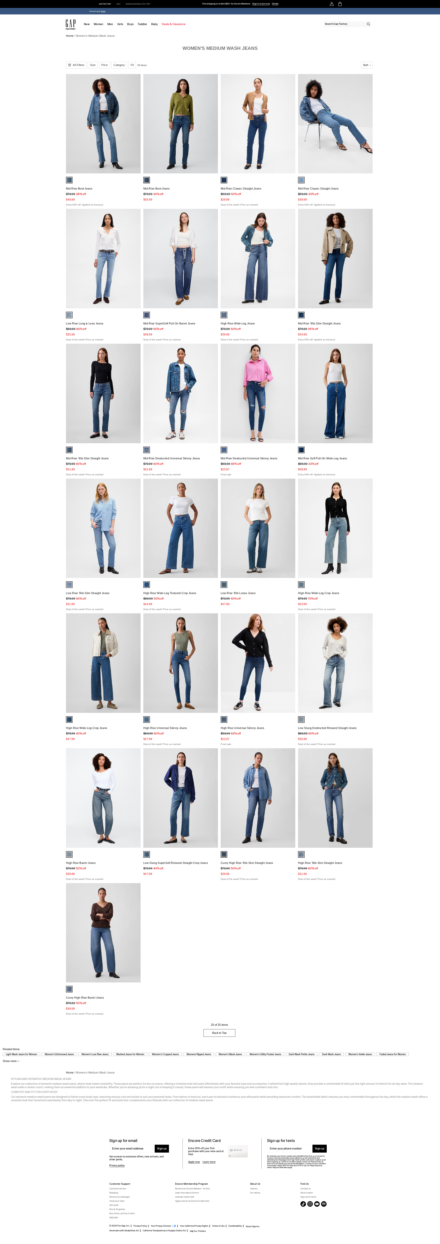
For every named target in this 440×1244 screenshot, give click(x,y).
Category (119, 65)
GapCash (113, 1217)
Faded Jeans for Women (393, 1054)
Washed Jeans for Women (130, 1054)
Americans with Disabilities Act (124, 1230)
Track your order (117, 1201)
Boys (130, 24)
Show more (10, 1061)
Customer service (117, 1188)
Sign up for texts (308, 1197)
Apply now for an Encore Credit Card (192, 1201)
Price (104, 65)
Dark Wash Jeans (331, 1054)
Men (110, 24)
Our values (255, 1193)
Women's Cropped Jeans (165, 1054)
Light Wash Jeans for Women (21, 1054)
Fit (132, 65)
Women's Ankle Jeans (360, 1054)
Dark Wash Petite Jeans (302, 1054)
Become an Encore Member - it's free (192, 1188)
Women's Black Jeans (230, 1054)
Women (98, 24)
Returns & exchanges (119, 1197)
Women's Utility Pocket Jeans (265, 1054)
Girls (120, 24)
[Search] (368, 24)
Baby (154, 24)
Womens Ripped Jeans (198, 1054)
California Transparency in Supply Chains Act (164, 1230)
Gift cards (113, 1205)
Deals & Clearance (173, 24)
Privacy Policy (140, 1226)
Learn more (209, 1161)
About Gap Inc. (253, 1226)
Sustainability (235, 1226)
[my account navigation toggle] (332, 4)
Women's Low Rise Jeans (95, 1054)
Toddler (142, 24)
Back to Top (219, 1032)
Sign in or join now (261, 4)
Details (275, 4)
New (87, 24)
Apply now (194, 1161)
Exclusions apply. (95, 11)
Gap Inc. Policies (198, 1231)
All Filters (78, 65)
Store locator (306, 1193)
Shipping (113, 1193)
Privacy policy (117, 1165)
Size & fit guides (117, 1209)
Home (70, 35)
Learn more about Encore (187, 1193)
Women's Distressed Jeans (59, 1054)
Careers (254, 1188)
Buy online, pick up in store (122, 1213)
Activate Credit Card (184, 1197)
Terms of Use (218, 1226)
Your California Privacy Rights (194, 1226)
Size (93, 65)
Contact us (305, 1188)
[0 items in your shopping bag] (339, 4)
